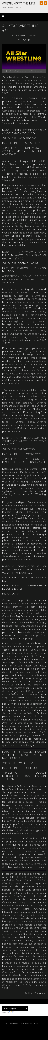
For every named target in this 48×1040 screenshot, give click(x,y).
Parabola (28, 1024)
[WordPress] (45, 3)
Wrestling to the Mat (18, 3)
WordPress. (39, 1024)
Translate (16, 1012)
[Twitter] (41, 3)
